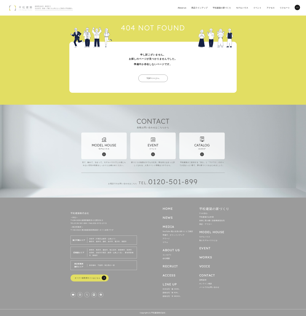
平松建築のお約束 (206, 217)
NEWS (168, 218)
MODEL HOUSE (211, 232)
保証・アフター (205, 224)
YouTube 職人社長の (178, 231)
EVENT (205, 248)
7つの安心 (203, 213)
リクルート (285, 7)
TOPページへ (153, 78)
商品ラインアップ (199, 7)
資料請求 (203, 280)
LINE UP (170, 284)
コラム (165, 242)
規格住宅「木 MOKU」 (172, 296)
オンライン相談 (205, 283)
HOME (168, 209)
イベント (257, 7)
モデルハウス (242, 7)
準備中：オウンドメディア (173, 235)
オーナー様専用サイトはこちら (87, 278)
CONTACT (207, 275)
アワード (166, 238)
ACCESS (169, 275)
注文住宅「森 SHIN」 (172, 289)
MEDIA (168, 227)
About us (182, 7)
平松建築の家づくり (222, 7)
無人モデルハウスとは (208, 240)
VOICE (204, 266)
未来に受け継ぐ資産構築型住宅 (212, 220)
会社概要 (166, 258)
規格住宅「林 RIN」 (171, 292)
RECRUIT (170, 266)
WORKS (205, 257)
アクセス (271, 7)
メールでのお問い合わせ (209, 287)
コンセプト (167, 255)
